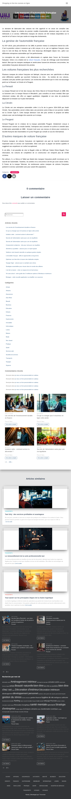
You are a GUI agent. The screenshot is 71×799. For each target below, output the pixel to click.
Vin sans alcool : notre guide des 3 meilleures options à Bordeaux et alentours (28, 273)
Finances (8, 315)
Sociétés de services (12, 354)
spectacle (51, 705)
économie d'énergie (14, 711)
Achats (8, 287)
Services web (10, 351)
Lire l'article (6, 640)
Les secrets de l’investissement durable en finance (20, 227)
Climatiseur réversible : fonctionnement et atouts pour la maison (55, 620)
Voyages (8, 361)
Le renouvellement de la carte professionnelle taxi (24, 556)
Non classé (9, 340)
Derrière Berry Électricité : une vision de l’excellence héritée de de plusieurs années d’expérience (22, 620)
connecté (14, 203)
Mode (7, 337)
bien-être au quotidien (51, 686)
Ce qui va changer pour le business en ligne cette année (22, 231)
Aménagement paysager (42, 682)
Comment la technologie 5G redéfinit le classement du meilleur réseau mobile (22, 719)
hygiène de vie (47, 697)
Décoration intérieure (49, 689)
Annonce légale (5, 686)
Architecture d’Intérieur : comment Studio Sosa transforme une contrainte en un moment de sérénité (57, 647)
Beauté (8, 301)
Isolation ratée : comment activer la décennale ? (20, 234)
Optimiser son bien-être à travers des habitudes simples (22, 259)
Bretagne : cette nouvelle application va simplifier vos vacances (24, 277)
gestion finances (36, 697)
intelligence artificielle (61, 697)
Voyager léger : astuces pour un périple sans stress (21, 263)
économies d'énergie (23, 711)
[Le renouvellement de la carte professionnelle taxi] (35, 539)
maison (21, 701)
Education (9, 308)
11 (6, 671)
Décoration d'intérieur (27, 689)
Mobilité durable (39, 701)
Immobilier (9, 322)
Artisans (8, 290)
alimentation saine (6, 682)
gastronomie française (60, 693)
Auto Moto (9, 297)
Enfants (8, 312)
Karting (17, 701)
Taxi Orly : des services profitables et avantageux (24, 514)
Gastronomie (9, 319)
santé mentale (38, 704)
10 (7, 767)
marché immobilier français (30, 701)
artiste (12, 686)
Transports (14, 172)
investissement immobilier (8, 701)
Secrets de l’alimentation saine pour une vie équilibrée (22, 238)
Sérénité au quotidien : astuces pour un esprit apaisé (21, 248)
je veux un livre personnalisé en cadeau (26, 375)
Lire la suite (8, 521)
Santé (7, 347)
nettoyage (47, 701)
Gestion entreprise (26, 697)
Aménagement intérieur (24, 681)
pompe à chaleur (61, 701)
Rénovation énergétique (22, 705)
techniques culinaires (30, 709)
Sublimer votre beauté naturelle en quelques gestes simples (23, 252)
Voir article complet (11, 424)
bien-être (38, 685)
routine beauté (10, 705)
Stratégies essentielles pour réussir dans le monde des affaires (24, 266)
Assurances (9, 294)
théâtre (39, 709)
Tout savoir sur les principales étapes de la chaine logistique (29, 598)
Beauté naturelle (24, 685)
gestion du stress (11, 697)
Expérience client (42, 693)
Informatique (9, 326)
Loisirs (8, 329)
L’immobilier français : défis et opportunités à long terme (22, 255)
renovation (4, 705)
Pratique (8, 344)
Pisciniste (53, 701)
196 (10, 462)
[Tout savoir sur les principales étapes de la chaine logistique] (35, 580)
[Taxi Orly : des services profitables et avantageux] (35, 497)
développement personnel (25, 693)
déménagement (7, 693)
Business (8, 305)
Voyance (8, 365)
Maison (8, 333)
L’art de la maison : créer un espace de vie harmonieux (22, 270)
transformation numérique (49, 709)
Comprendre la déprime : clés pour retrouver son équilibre (23, 245)
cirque (13, 690)
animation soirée (53, 682)
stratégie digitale (19, 709)
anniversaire (62, 682)
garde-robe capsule (50, 693)
